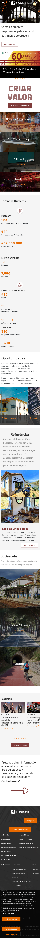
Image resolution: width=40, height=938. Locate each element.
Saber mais (19, 124)
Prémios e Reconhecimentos (21, 881)
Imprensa (35, 873)
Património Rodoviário (19, 873)
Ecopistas (15, 877)
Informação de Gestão (8, 855)
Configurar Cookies (11, 934)
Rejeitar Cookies (11, 919)
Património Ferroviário (19, 869)
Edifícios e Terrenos (25, 839)
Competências (6, 843)
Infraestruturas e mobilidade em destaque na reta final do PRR (12, 721)
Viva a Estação (16, 885)
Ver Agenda (30, 821)
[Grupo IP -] (20, 58)
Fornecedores (6, 859)
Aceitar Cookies (11, 929)
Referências (5, 865)
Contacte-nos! (10, 781)
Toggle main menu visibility (2, 3)
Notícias (35, 869)
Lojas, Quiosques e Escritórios (29, 847)
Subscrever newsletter (20, 829)
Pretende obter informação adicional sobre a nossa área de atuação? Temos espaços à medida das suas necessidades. (18, 769)
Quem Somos (5, 839)
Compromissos (6, 851)
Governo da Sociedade (8, 847)
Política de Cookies (8, 913)
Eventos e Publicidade (26, 843)
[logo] (20, 3)
